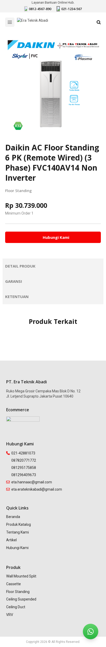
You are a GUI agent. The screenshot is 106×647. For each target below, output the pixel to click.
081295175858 (23, 468)
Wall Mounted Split (21, 576)
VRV (9, 615)
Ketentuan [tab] (17, 296)
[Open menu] (9, 22)
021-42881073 (23, 453)
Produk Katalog (18, 524)
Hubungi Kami (17, 548)
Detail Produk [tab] (20, 266)
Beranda (13, 517)
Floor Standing (18, 190)
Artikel (11, 540)
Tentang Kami (17, 532)
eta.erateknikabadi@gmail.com (36, 489)
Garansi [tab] (13, 281)
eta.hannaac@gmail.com (31, 482)
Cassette (13, 584)
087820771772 (23, 460)
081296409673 (23, 475)
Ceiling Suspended (21, 599)
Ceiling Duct (15, 607)
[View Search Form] (98, 22)
